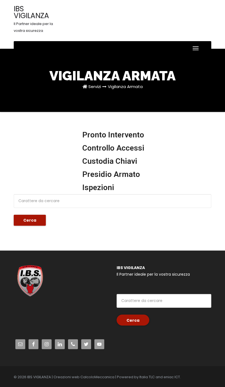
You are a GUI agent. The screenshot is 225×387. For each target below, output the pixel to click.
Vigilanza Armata (125, 86)
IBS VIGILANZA (33, 18)
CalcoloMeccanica (97, 377)
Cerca (29, 220)
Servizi (94, 86)
